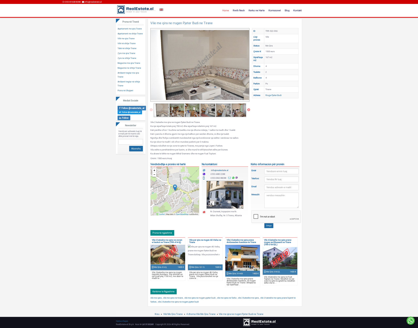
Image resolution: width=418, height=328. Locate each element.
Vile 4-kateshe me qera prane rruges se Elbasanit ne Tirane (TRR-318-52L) (277, 242)
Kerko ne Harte (257, 10)
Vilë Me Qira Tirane (173, 314)
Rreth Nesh (239, 10)
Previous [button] (151, 110)
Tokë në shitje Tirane (127, 48)
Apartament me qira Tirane (130, 29)
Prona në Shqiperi (125, 90)
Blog (287, 10)
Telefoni (255, 178)
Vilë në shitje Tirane (127, 43)
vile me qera (156, 298)
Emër (253, 170)
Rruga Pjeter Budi (273, 95)
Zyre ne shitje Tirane (127, 58)
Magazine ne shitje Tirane (129, 68)
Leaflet (162, 214)
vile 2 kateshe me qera (248, 298)
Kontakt (297, 10)
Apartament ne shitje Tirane (130, 34)
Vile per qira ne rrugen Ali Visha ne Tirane (205, 241)
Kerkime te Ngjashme (164, 291)
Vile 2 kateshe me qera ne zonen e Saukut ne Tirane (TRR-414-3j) (167, 241)
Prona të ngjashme (162, 233)
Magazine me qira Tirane (129, 63)
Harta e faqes (122, 321)
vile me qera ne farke (227, 298)
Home (225, 10)
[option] (161, 110)
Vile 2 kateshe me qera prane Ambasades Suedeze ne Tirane (241, 241)
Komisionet (275, 10)
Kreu (157, 314)
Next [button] (248, 110)
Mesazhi (255, 194)
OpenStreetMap (182, 214)
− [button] (154, 174)
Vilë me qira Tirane (126, 38)
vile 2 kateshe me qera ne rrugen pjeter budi (178, 302)
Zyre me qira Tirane (126, 53)
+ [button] (154, 170)
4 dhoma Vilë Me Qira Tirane (201, 314)
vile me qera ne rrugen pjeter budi (200, 298)
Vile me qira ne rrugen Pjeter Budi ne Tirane (241, 314)
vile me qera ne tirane (173, 298)
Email (254, 186)
